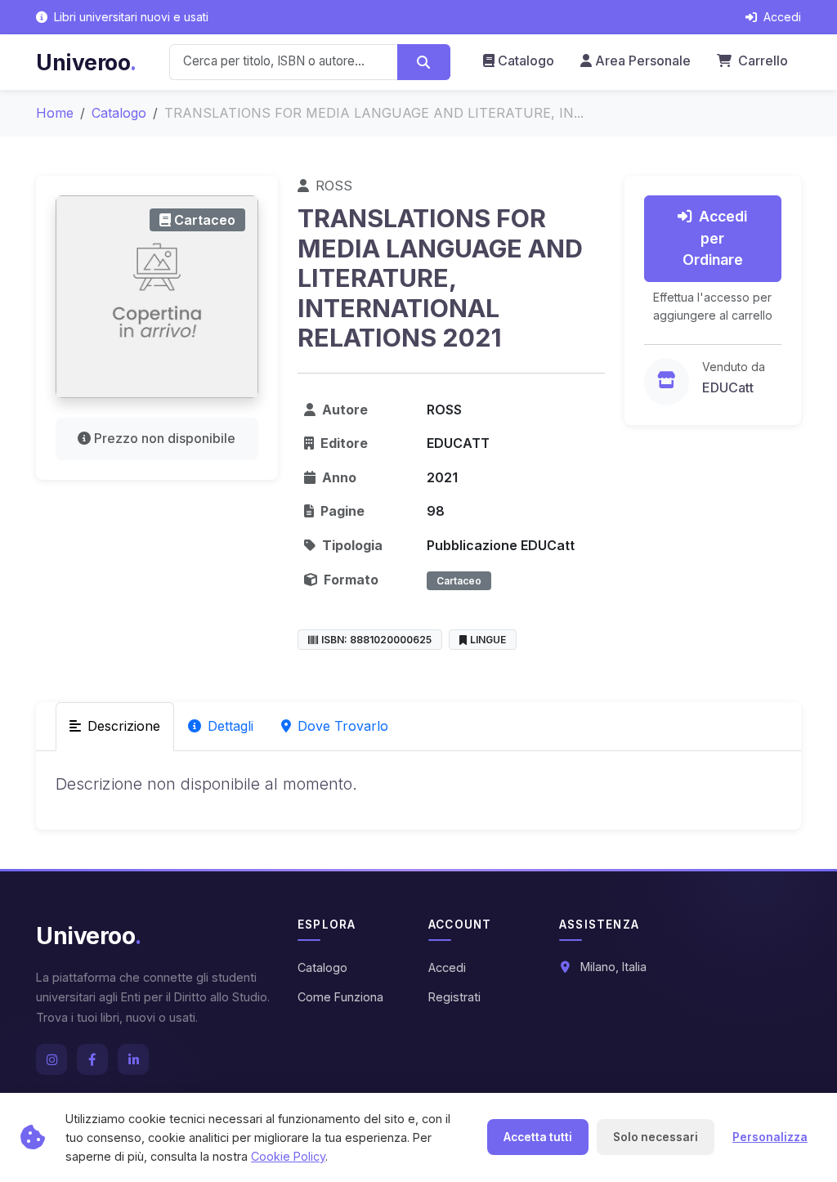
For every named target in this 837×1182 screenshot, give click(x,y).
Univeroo (86, 62)
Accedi (447, 967)
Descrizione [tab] (123, 726)
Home (55, 113)
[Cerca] (423, 62)
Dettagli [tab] (230, 726)
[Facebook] (92, 1059)
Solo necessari (655, 1137)
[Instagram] (51, 1059)
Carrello (761, 60)
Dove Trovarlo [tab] (343, 726)
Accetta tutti (538, 1137)
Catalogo (526, 60)
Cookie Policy (288, 1156)
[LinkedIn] (133, 1059)
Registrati (454, 997)
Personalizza (770, 1137)
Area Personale (643, 60)
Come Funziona (340, 997)
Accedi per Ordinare (715, 238)
